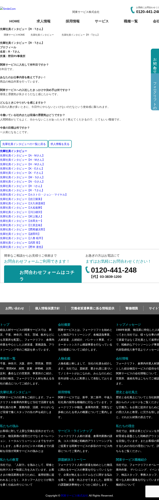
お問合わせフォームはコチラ (47, 276)
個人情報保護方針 (47, 308)
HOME (14, 21)
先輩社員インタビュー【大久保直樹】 (23, 203)
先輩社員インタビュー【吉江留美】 (21, 199)
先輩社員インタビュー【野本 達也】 (22, 246)
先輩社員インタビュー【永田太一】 (21, 220)
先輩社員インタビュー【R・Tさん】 (22, 190)
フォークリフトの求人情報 (155, 94)
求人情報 (44, 21)
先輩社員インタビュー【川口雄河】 (21, 212)
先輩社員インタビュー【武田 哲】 (20, 242)
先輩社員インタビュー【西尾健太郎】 (23, 229)
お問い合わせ (14, 308)
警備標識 (131, 308)
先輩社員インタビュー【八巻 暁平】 (22, 238)
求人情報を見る (59, 144)
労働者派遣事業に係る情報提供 (92, 308)
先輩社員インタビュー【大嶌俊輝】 (21, 207)
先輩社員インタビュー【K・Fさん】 (22, 172)
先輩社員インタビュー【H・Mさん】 (22, 159)
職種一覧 (131, 21)
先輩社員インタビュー (13, 151)
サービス (102, 21)
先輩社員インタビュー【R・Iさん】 (21, 186)
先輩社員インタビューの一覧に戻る (24, 144)
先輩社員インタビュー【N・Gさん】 (22, 181)
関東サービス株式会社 (74, 495)
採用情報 (73, 21)
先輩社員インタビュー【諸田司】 (20, 233)
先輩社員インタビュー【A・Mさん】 (22, 155)
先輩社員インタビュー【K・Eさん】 (22, 168)
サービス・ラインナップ (85, 440)
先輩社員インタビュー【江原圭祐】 (21, 225)
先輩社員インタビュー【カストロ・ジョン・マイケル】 (34, 194)
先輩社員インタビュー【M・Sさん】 (22, 177)
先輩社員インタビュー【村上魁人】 (21, 216)
